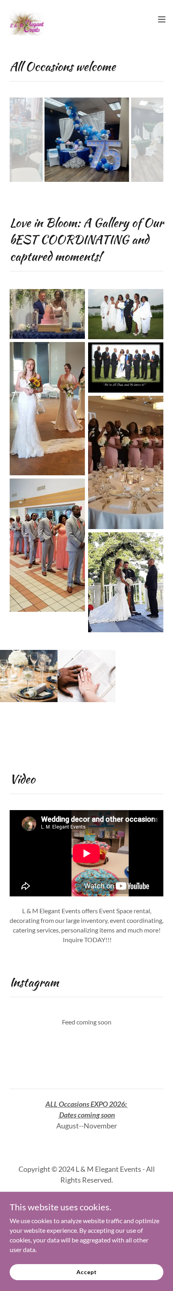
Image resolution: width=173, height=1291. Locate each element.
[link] (26, 19)
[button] (162, 19)
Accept (86, 1272)
